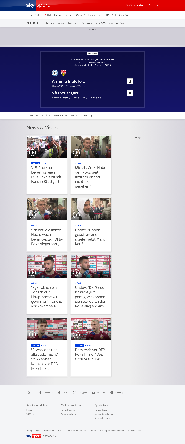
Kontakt (93, 431)
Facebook (48, 393)
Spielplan (87, 23)
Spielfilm (46, 115)
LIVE (49, 15)
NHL (114, 15)
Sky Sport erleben (135, 5)
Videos (38, 15)
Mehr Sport (125, 15)
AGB (59, 431)
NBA (107, 15)
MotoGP (80, 15)
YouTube (101, 393)
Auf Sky (120, 23)
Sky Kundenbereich (103, 418)
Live (98, 115)
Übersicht (50, 23)
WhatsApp (120, 393)
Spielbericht (32, 115)
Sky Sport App (101, 410)
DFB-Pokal (33, 23)
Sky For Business (68, 410)
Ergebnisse (73, 23)
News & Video (61, 115)
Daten (74, 115)
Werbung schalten (69, 414)
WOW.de (30, 414)
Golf (100, 15)
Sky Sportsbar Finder (104, 414)
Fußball (58, 15)
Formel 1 (69, 15)
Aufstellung (86, 115)
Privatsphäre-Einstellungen (112, 431)
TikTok (65, 393)
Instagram (82, 393)
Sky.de (29, 410)
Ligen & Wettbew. (104, 23)
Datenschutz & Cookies (75, 431)
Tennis (91, 15)
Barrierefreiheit (134, 431)
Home (29, 15)
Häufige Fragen (33, 431)
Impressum (49, 431)
